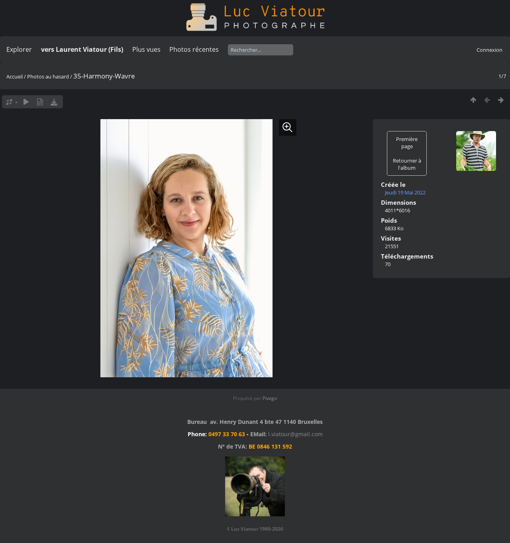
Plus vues (146, 49)
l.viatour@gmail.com (295, 434)
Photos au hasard (48, 76)
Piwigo (270, 398)
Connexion (489, 49)
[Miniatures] (473, 99)
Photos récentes (194, 49)
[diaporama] (26, 101)
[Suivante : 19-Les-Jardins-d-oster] (501, 99)
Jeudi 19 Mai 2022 (405, 192)
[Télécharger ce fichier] (54, 101)
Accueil (14, 76)
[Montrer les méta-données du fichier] (40, 101)
